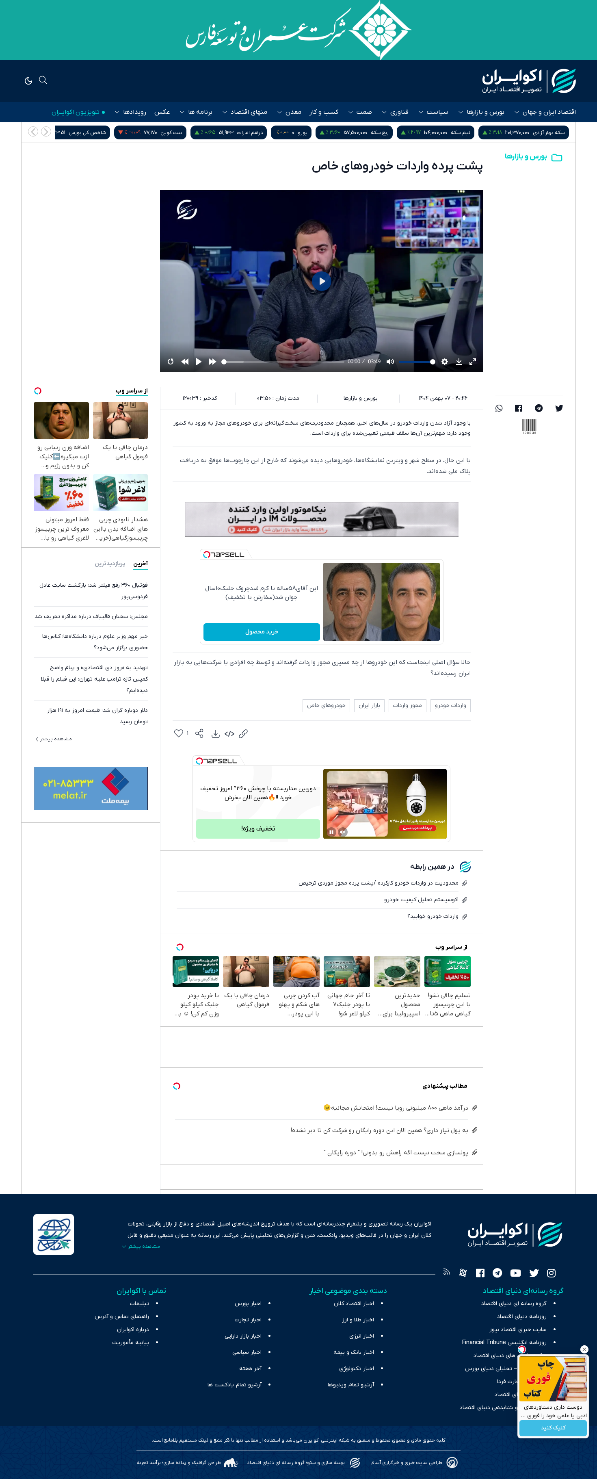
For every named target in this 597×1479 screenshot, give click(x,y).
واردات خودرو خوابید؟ (433, 916)
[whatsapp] (499, 409)
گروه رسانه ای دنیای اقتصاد (514, 1304)
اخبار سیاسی (247, 1352)
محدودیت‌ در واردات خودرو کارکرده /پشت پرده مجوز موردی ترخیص (378, 883)
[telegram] (539, 409)
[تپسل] (207, 555)
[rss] (446, 1274)
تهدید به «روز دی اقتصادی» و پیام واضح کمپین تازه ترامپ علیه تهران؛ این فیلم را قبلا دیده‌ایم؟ (94, 679)
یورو (397, 132)
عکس (162, 112)
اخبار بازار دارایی (243, 1336)
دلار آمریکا (86, 132)
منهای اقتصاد (249, 112)
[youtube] (515, 1274)
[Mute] (343, 832)
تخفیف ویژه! (258, 829)
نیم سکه (555, 132)
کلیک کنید (553, 1428)
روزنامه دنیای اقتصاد (522, 1317)
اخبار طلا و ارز (358, 1320)
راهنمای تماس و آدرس (122, 1317)
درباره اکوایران (133, 1330)
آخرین (140, 563)
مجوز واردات (407, 705)
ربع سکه (474, 132)
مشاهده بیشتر (56, 738)
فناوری (399, 112)
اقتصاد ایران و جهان (549, 112)
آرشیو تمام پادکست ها (235, 1385)
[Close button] (584, 1349)
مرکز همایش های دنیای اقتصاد (510, 1356)
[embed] (229, 734)
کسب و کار (323, 112)
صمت (364, 112)
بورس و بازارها (485, 112)
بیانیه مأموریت (130, 1343)
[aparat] (463, 1274)
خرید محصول (261, 632)
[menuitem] (216, 734)
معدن (293, 112)
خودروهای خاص (326, 705)
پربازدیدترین (110, 563)
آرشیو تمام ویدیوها (351, 1385)
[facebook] (518, 409)
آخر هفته (250, 1369)
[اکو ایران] (529, 81)
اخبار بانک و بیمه (353, 1352)
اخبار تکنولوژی (356, 1369)
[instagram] (551, 1274)
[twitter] (559, 409)
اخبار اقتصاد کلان (354, 1304)
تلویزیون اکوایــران (76, 112)
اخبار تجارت (248, 1320)
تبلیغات (139, 1304)
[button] (33, 131)
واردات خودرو (450, 705)
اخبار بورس (248, 1304)
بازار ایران (369, 705)
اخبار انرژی (361, 1336)
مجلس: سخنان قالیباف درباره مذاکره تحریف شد (91, 616)
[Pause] (331, 832)
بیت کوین (266, 132)
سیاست (437, 112)
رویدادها (134, 112)
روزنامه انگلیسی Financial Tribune (504, 1343)
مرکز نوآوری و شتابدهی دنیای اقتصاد (503, 1408)
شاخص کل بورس (182, 132)
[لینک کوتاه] (243, 734)
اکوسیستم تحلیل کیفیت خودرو (421, 900)
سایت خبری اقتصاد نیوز (518, 1330)
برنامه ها (200, 112)
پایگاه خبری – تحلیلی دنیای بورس (506, 1369)
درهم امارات (344, 132)
